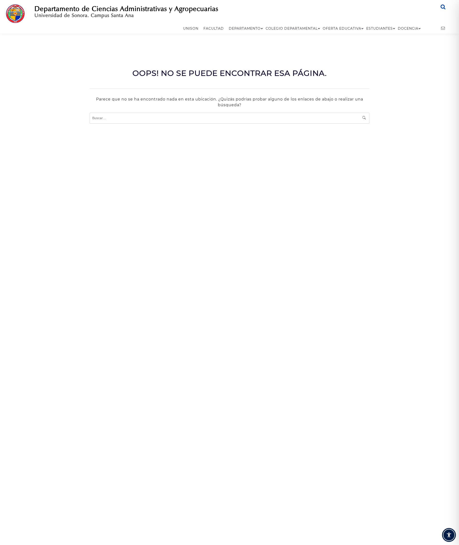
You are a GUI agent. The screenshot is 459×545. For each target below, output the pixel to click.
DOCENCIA (408, 28)
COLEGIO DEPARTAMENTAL (292, 28)
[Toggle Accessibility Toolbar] (449, 534)
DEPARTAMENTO (245, 28)
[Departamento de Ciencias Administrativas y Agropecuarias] (15, 13)
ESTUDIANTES (379, 28)
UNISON (190, 28)
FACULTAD (213, 28)
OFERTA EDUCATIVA (342, 28)
